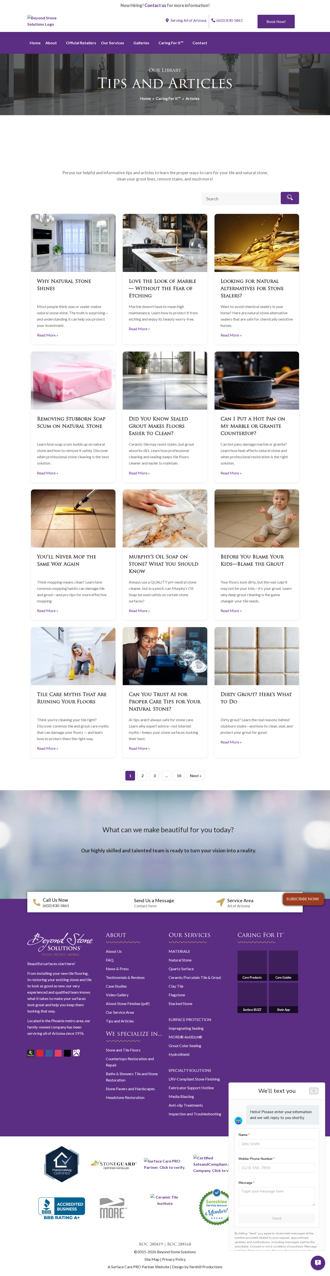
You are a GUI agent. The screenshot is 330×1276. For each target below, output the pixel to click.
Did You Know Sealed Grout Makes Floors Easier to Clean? (158, 426)
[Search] (290, 198)
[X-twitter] (67, 1053)
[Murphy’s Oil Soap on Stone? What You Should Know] (165, 518)
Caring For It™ (170, 42)
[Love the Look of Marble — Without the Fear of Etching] (165, 243)
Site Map (151, 1259)
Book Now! (276, 21)
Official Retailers (81, 42)
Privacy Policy (174, 1259)
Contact (200, 42)
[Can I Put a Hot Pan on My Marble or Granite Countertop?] (257, 381)
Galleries (141, 42)
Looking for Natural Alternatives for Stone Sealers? (252, 289)
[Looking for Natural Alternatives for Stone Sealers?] (257, 243)
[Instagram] (58, 1053)
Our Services (112, 42)
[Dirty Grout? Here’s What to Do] (257, 656)
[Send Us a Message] (127, 902)
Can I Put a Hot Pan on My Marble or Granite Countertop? (253, 426)
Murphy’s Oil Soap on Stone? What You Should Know (163, 564)
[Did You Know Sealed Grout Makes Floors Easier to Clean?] (165, 381)
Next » (195, 775)
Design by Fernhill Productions (197, 1266)
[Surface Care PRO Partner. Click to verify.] (165, 1167)
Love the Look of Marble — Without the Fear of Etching (162, 289)
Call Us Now (55, 900)
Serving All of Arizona (188, 20)
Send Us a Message (154, 900)
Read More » (47, 335)
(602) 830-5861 (229, 20)
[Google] (76, 1050)
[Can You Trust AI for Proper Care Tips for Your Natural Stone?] (165, 656)
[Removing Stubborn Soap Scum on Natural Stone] (73, 381)
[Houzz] (30, 1051)
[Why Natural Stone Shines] (73, 243)
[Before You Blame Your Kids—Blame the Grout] (257, 518)
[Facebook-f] (49, 1053)
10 (179, 775)
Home (35, 42)
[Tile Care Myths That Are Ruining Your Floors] (73, 656)
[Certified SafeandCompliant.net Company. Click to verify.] (216, 1170)
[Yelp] (39, 1053)
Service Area (240, 900)
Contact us (155, 5)
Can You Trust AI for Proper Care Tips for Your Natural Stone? (164, 702)
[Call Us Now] (36, 902)
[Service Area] (220, 902)
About (51, 42)
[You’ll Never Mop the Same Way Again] (73, 518)
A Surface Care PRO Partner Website (139, 1266)
